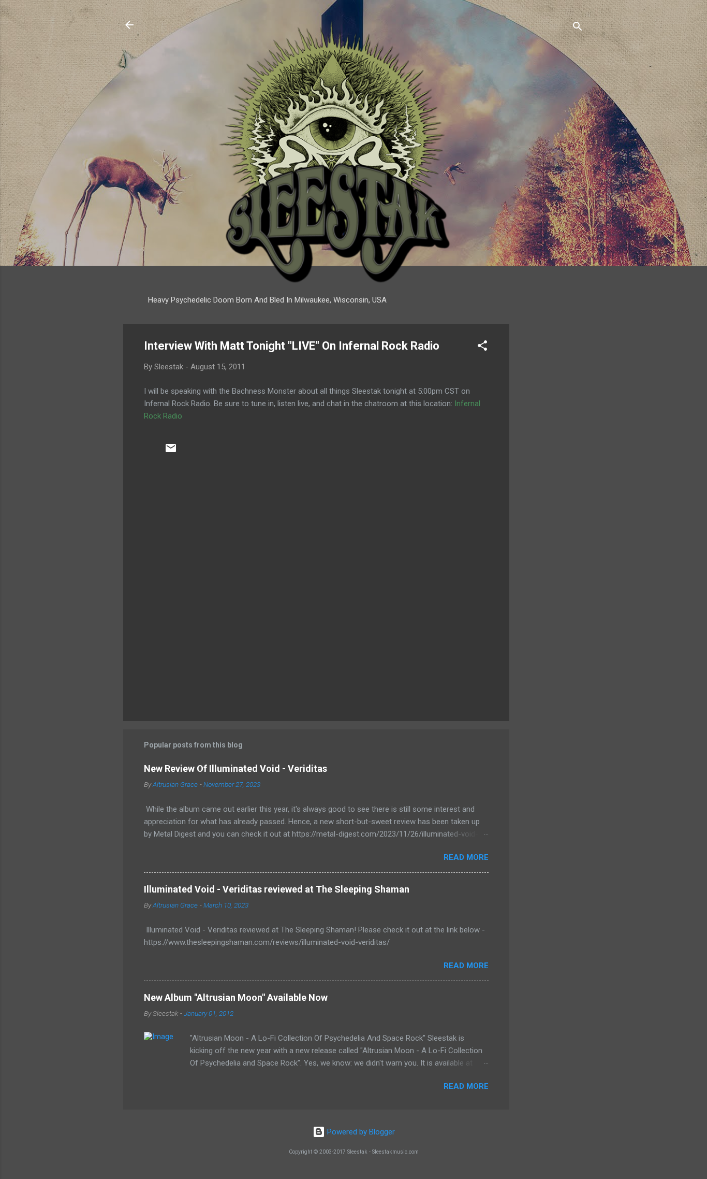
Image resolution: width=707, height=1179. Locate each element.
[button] (482, 347)
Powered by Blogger (360, 1132)
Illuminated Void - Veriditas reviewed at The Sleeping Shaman (276, 889)
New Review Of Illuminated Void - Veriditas (235, 768)
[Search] (577, 28)
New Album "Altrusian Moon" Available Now (236, 997)
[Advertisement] (551, 479)
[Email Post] (171, 451)
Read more (466, 857)
